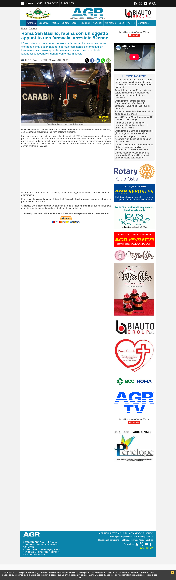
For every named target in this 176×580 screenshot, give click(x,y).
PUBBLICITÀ (67, 3)
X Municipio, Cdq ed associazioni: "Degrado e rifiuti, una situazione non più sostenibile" (133, 139)
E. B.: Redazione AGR (37, 60)
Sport (121, 23)
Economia (44, 23)
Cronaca (31, 23)
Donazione (143, 23)
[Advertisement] (66, 169)
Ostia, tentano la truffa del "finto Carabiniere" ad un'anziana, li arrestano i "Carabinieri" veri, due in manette (132, 104)
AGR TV (131, 23)
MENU (29, 3)
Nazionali (97, 23)
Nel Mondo (110, 23)
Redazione (103, 540)
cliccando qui (20, 575)
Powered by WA (146, 548)
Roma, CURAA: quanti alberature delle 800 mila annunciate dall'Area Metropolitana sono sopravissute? (134, 147)
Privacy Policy (137, 540)
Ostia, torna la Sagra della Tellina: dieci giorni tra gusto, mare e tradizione (134, 132)
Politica (55, 23)
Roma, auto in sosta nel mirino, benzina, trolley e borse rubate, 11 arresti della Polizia (131, 125)
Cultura (65, 23)
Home (24, 28)
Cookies (149, 540)
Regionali (85, 23)
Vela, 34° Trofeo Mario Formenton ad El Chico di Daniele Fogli (134, 118)
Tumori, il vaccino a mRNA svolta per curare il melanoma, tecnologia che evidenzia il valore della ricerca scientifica (133, 94)
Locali (75, 23)
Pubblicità (125, 540)
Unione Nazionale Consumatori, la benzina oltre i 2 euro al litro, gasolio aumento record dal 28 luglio (132, 155)
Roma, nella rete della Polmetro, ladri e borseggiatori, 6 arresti (134, 112)
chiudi (67, 575)
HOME (39, 3)
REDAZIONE (51, 3)
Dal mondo (139, 537)
